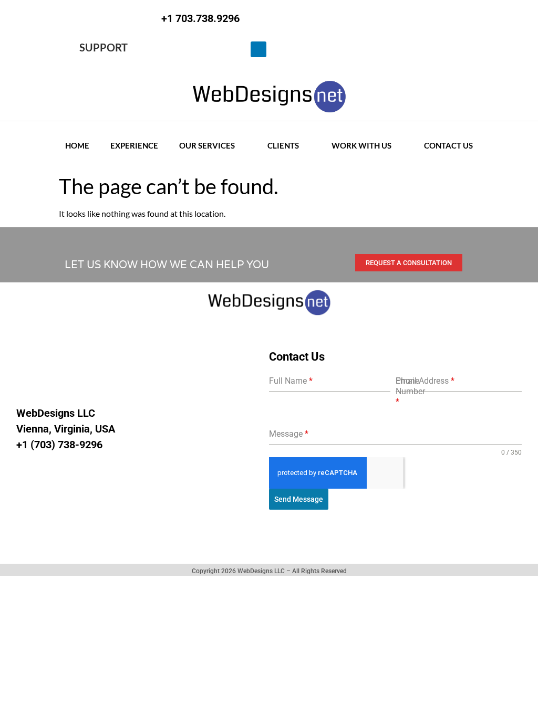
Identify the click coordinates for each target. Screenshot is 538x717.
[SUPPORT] (69, 49)
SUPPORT (103, 47)
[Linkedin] (258, 49)
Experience (134, 145)
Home (77, 145)
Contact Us (448, 145)
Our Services (207, 145)
